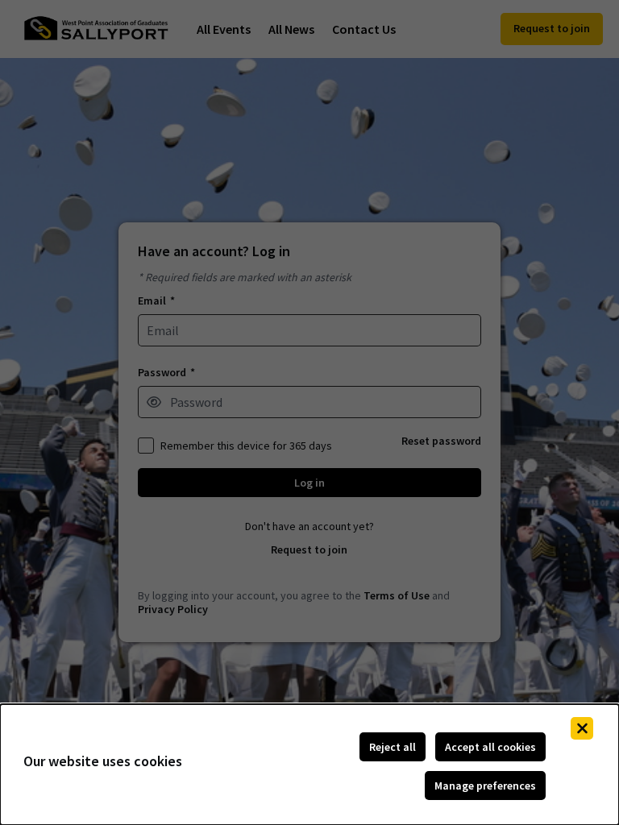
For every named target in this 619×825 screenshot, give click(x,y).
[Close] (582, 728)
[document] (309, 764)
